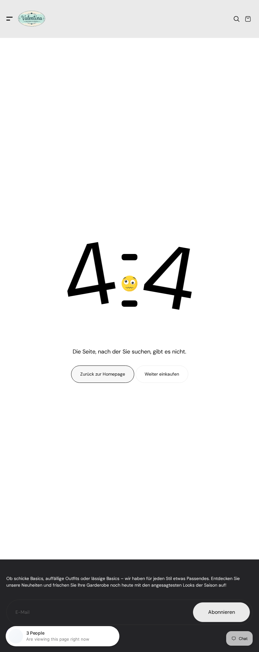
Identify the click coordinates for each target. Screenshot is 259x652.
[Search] (236, 19)
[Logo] (31, 19)
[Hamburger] (9, 19)
